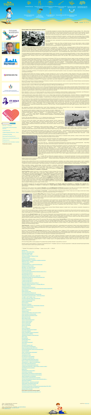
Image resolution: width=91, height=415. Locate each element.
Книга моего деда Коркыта (26, 304)
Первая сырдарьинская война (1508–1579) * (30, 347)
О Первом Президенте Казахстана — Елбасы (11, 132)
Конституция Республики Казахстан (9, 136)
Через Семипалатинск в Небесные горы (29, 292)
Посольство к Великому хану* (27, 345)
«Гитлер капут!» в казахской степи (28, 357)
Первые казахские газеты (26, 291)
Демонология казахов (26, 257)
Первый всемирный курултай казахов (28, 287)
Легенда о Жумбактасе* (26, 328)
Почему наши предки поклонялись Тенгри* (29, 315)
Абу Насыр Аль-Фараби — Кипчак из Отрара (30, 256)
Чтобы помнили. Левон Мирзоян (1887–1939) (30, 383)
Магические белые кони (26, 316)
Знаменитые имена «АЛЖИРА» (27, 333)
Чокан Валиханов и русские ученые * (28, 370)
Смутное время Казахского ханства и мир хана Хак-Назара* (32, 349)
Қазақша (81, 22)
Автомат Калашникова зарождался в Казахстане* (30, 387)
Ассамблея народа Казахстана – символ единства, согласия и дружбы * (34, 366)
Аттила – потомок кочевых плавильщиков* (29, 352)
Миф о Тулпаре (24, 336)
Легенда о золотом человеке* (27, 321)
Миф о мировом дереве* (26, 318)
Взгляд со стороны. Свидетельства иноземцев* (30, 360)
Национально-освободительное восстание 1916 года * (31, 391)
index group (87, 403)
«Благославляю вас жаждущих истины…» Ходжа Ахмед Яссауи (33, 295)
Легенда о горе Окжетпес (26, 325)
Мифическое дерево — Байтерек (27, 261)
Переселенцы (24, 308)
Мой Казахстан (24, 250)
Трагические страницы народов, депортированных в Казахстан (33, 305)
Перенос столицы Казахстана (27, 301)
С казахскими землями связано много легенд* (30, 359)
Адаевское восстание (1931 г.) (27, 281)
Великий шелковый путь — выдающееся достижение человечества (34, 260)
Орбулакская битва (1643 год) (27, 273)
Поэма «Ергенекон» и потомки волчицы (29, 314)
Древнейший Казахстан (29, 6)
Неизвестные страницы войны (27, 253)
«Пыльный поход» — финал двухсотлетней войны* (31, 362)
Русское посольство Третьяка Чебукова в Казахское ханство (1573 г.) (34, 271)
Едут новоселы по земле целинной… (28, 356)
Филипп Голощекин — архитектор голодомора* (30, 381)
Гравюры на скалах (25, 311)
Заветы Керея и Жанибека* (26, 380)
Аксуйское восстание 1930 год (27, 278)
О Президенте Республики (7, 134)
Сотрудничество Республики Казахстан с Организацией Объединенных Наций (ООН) (37, 288)
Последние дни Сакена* (26, 353)
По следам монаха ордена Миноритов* (29, 346)
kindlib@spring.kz (7, 408)
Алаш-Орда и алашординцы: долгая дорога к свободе (31, 312)
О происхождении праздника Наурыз (28, 299)
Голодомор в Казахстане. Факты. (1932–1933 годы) (31, 298)
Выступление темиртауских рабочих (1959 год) (30, 282)
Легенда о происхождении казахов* (28, 319)
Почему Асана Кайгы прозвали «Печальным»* (30, 332)
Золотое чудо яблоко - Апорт (27, 254)
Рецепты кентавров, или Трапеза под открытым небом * (32, 373)
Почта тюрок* (24, 343)
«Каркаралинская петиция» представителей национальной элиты (33, 277)
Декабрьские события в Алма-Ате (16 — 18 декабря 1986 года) (33, 284)
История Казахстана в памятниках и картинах (11, 141)
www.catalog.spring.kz (15, 407)
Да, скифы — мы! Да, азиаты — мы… (28, 297)
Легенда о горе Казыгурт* (26, 309)
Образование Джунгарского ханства (28, 268)
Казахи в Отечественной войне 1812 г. (28, 258)
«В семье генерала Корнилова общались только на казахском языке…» (34, 379)
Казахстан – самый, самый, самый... (28, 251)
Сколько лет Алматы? (26, 263)
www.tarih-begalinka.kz (22, 406)
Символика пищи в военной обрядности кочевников (31, 377)
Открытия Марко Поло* (26, 339)
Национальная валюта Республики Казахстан (11, 138)
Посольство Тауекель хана (26, 270)
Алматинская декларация (26, 285)
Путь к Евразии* (25, 340)
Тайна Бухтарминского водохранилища (29, 376)
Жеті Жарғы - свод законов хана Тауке (28, 267)
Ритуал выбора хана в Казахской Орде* (29, 363)
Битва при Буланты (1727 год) (27, 274)
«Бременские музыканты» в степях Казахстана (30, 335)
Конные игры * (24, 369)
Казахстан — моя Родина (7, 125)
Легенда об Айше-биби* (26, 323)
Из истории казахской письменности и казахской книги (31, 294)
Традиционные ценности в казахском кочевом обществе (32, 374)
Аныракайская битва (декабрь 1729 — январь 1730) (31, 275)
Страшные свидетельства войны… (28, 306)
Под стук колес (24, 326)
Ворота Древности (25, 289)
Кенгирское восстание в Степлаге (28, 265)
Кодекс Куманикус (25, 302)
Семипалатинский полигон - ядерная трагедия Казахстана (32, 264)
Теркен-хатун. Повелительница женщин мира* (30, 364)
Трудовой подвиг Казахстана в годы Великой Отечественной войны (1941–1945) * (36, 386)
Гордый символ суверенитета (27, 372)
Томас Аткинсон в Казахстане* (27, 342)
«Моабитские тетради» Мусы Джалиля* (29, 384)
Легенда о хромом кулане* (26, 322)
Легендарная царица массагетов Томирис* (29, 329)
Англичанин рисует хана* (26, 355)
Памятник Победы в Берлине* (27, 388)
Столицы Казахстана (6, 130)
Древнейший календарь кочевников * (28, 367)
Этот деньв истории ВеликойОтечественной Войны (40, 15)
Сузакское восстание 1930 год (27, 280)
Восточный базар (25, 338)
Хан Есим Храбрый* (25, 350)
